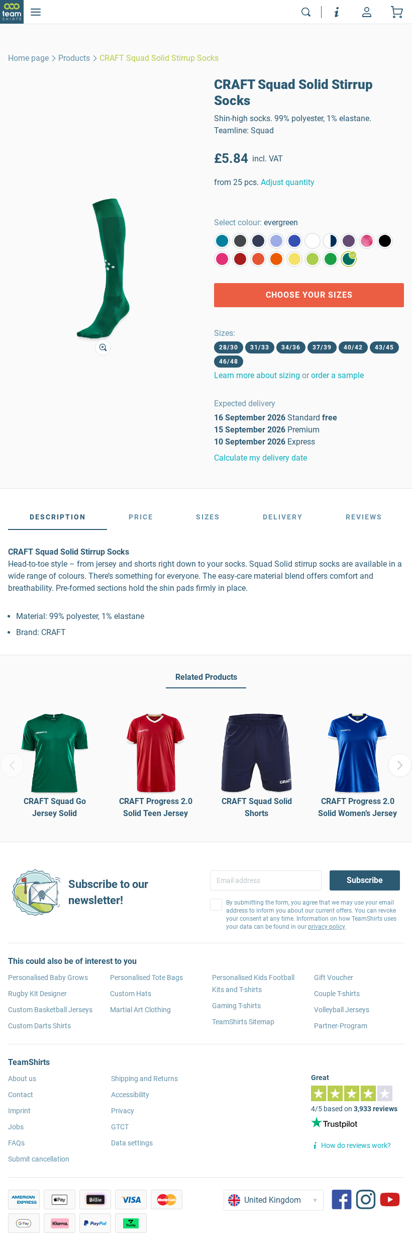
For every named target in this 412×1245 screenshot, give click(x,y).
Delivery (283, 517)
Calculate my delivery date (260, 458)
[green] (331, 259)
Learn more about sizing (257, 375)
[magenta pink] (222, 259)
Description (58, 517)
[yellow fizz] (294, 259)
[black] (385, 241)
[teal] (222, 241)
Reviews (364, 517)
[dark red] (240, 259)
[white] (312, 241)
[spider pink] (367, 241)
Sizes (208, 517)
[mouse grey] (240, 241)
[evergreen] (349, 259)
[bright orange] (276, 259)
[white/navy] (331, 241)
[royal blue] (294, 241)
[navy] (258, 241)
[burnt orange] (258, 259)
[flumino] (312, 259)
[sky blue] (276, 241)
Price (141, 517)
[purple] (349, 241)
